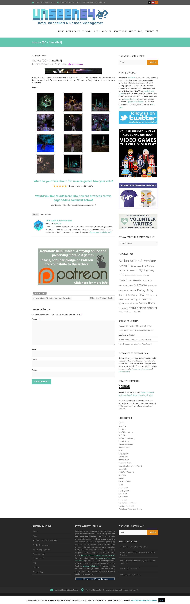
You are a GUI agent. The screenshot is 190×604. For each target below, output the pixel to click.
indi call (121, 344)
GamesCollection (125, 447)
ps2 (128, 290)
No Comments (77, 64)
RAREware (132, 295)
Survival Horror (147, 303)
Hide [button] (161, 600)
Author (35, 215)
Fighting (143, 270)
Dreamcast (36, 56)
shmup (121, 299)
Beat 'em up (148, 266)
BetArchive (122, 435)
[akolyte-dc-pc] (45, 155)
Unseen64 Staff (38, 558)
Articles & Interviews (40, 545)
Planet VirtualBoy (125, 481)
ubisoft (125, 312)
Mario (130, 280)
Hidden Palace (124, 460)
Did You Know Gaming (127, 438)
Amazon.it (146, 369)
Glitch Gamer (123, 457)
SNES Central (123, 497)
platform (140, 285)
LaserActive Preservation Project (130, 466)
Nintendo (123, 285)
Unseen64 (57, 223)
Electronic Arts (132, 270)
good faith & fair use (135, 102)
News (97, 31)
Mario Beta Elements (126, 472)
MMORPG (137, 280)
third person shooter (143, 308)
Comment (36, 319)
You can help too (130, 99)
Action (124, 260)
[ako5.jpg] (45, 135)
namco (149, 280)
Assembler (122, 426)
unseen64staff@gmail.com (45, 2)
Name (34, 349)
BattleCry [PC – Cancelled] (129, 569)
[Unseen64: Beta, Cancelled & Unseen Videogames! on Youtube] (152, 2)
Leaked (123, 280)
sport (121, 303)
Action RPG (126, 266)
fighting (151, 270)
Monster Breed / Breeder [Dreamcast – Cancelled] (52, 298)
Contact (149, 31)
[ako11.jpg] (100, 93)
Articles (106, 31)
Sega (44, 56)
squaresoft (128, 304)
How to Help (119, 31)
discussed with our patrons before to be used (97, 555)
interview (139, 276)
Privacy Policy (38, 572)
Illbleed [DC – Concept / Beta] (102, 298)
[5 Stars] (65, 186)
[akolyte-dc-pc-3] (100, 135)
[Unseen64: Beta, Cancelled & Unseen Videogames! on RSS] (156, 2)
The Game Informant (126, 506)
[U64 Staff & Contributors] (38, 221)
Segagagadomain (125, 490)
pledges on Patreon (90, 566)
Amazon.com (137, 369)
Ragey (121, 484)
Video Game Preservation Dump (130, 509)
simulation (142, 299)
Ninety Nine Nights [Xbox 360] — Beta (133, 547)
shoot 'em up (131, 299)
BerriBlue (122, 429)
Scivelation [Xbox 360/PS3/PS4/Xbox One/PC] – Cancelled (137, 553)
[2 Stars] (57, 186)
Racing (141, 290)
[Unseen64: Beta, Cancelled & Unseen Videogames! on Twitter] (149, 2)
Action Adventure (40, 293)
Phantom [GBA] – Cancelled (130, 574)
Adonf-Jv (122, 423)
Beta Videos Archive (126, 432)
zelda (139, 312)
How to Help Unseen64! (41, 549)
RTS (147, 294)
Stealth (135, 303)
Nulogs (121, 478)
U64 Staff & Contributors (44, 64)
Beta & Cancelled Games (79, 31)
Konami (146, 275)
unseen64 (132, 312)
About (132, 31)
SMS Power (123, 494)
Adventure (137, 266)
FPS (121, 275)
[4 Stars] (63, 186)
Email (34, 360)
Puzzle (133, 290)
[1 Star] (54, 186)
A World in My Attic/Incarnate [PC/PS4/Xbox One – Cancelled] (138, 562)
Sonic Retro (123, 500)
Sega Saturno (123, 487)
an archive (131, 77)
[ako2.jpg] (45, 114)
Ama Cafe (122, 330)
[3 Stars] (60, 186)
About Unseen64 (39, 554)
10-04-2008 (62, 64)
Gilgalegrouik (123, 454)
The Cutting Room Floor (127, 503)
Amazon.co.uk (124, 372)
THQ (120, 312)
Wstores (121, 339)
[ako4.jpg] (100, 114)
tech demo (123, 308)
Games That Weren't (126, 444)
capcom (122, 270)
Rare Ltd (123, 295)
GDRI (120, 450)
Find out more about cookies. (144, 600)
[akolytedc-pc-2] (73, 155)
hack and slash (130, 276)
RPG (141, 295)
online (130, 286)
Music (144, 280)
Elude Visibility (124, 441)
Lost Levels (123, 469)
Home (61, 31)
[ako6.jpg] (73, 135)
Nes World (122, 475)
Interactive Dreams (125, 463)
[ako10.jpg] (73, 93)
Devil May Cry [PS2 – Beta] (141, 326)
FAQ (140, 31)
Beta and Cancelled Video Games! (140, 330)
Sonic (149, 299)
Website (34, 370)
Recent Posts (46, 215)
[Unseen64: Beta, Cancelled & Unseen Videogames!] (70, 17)
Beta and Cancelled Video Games (45, 540)
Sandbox (153, 295)
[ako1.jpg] (45, 93)
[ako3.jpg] (73, 114)
